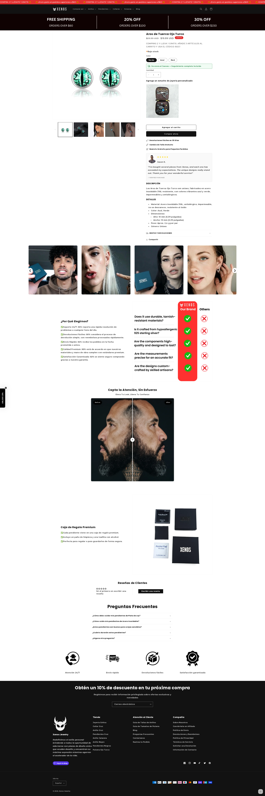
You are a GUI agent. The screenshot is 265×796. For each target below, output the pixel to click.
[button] (79, 9)
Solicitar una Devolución (184, 746)
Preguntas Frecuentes (143, 734)
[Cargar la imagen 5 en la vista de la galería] (128, 129)
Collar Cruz (98, 726)
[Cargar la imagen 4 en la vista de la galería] (112, 129)
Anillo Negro (99, 742)
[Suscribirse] (150, 704)
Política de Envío (181, 730)
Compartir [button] (153, 240)
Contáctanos (139, 738)
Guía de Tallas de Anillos (144, 723)
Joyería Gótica (99, 723)
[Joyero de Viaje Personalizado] (162, 101)
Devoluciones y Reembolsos (186, 734)
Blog (135, 730)
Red (173, 60)
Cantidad (150, 70)
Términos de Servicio (183, 742)
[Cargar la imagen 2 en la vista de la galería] (81, 129)
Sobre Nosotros (180, 723)
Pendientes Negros (102, 746)
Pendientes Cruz (100, 734)
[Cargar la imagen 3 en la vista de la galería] (96, 129)
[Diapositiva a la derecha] (138, 129)
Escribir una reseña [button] (151, 591)
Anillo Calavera (100, 738)
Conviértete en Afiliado (184, 726)
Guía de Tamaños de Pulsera (146, 726)
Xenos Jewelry (64, 791)
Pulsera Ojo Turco (101, 750)
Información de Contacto (184, 750)
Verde (151, 60)
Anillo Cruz (98, 730)
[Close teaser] (6, 388)
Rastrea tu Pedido (141, 742)
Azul (162, 60)
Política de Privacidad (183, 738)
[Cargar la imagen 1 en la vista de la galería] (65, 129)
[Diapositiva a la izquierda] (55, 129)
